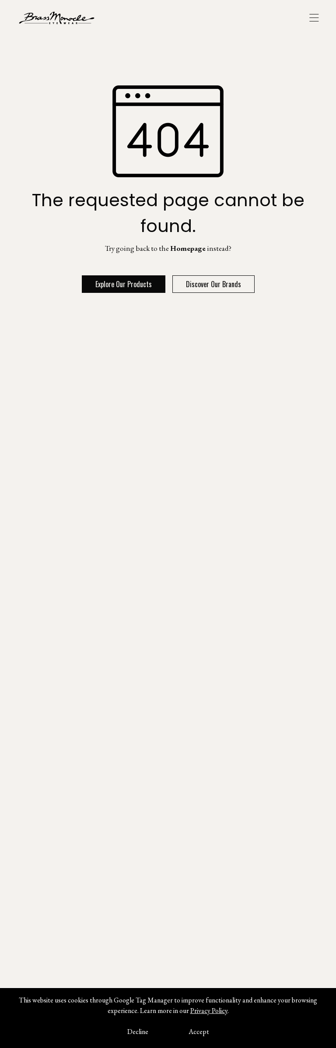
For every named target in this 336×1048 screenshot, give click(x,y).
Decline (137, 1031)
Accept (199, 1031)
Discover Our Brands (213, 284)
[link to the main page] (63, 17)
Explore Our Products (123, 284)
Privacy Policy (209, 1010)
